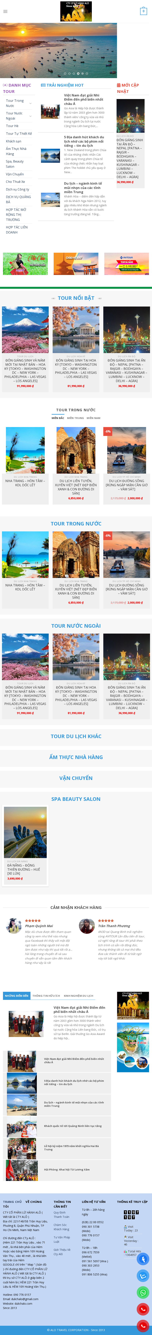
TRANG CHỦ (12, 1176)
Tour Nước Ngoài (14, 98)
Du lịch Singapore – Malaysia (128, 127)
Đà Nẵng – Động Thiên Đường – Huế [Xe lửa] (23, 852)
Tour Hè (12, 108)
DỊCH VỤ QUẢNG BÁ (18, 182)
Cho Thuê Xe (15, 164)
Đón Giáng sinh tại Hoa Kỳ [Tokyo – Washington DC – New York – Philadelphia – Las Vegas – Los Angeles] (76, 351)
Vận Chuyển (15, 157)
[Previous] (8, 42)
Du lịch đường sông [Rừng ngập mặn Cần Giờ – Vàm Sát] (127, 468)
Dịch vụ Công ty (17, 172)
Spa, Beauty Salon (15, 146)
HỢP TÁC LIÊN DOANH (17, 212)
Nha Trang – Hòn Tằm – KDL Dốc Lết (25, 466)
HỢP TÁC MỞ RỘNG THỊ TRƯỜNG (16, 197)
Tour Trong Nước (15, 86)
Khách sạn (13, 124)
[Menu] (5, 11)
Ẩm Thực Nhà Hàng (16, 134)
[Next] (143, 42)
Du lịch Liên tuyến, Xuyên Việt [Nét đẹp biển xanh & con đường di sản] (76, 470)
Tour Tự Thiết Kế (19, 116)
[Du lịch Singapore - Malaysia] (132, 98)
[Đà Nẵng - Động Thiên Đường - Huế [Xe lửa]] (25, 814)
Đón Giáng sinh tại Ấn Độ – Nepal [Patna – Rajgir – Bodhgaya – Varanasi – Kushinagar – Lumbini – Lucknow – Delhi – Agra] (126, 353)
